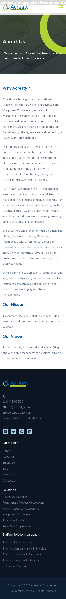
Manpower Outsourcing (17, 514)
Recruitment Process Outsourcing (23, 502)
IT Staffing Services (15, 566)
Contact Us (10, 480)
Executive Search (13, 520)
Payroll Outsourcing (15, 497)
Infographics (10, 474)
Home (6, 451)
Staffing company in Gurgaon (21, 560)
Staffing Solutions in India (19, 542)
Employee (9, 462)
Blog (5, 468)
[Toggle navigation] (60, 7)
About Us (8, 457)
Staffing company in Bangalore (22, 554)
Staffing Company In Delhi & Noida (24, 548)
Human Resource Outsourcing (21, 508)
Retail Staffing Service (16, 526)
